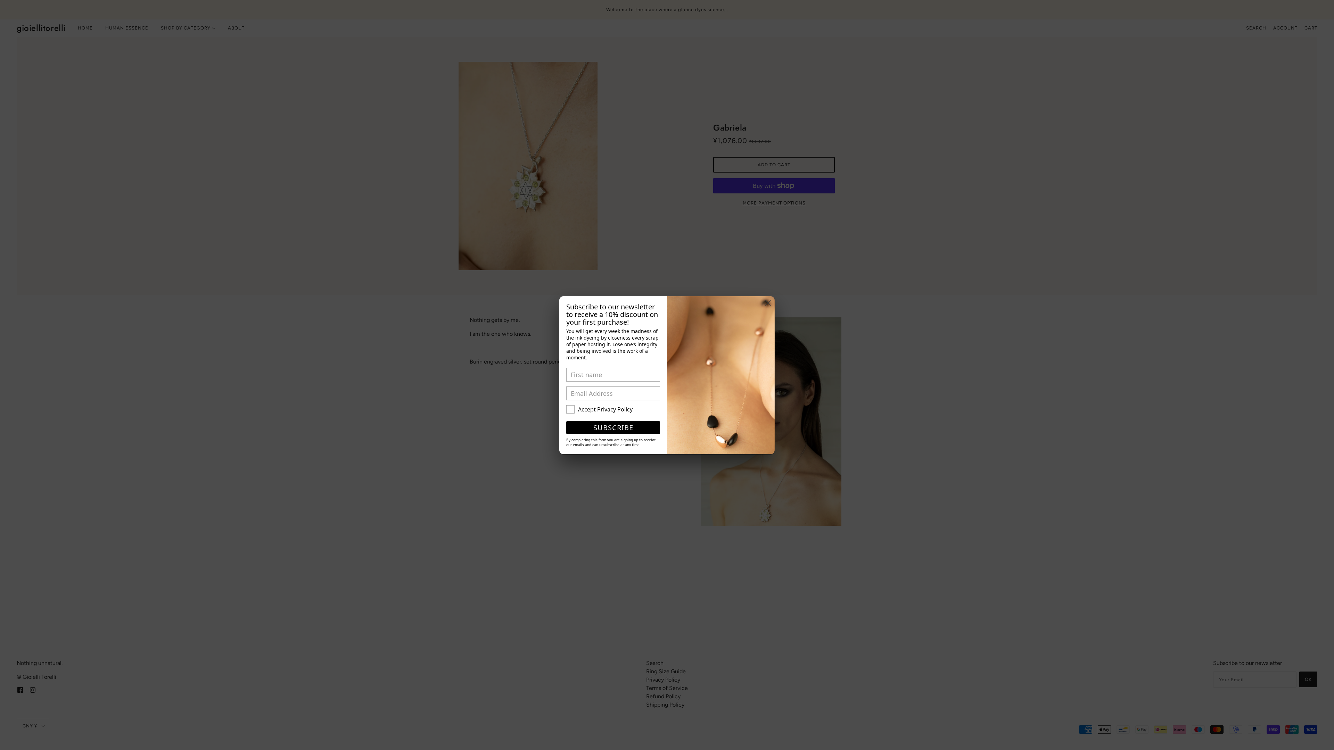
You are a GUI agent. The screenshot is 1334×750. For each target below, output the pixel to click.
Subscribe (613, 427)
